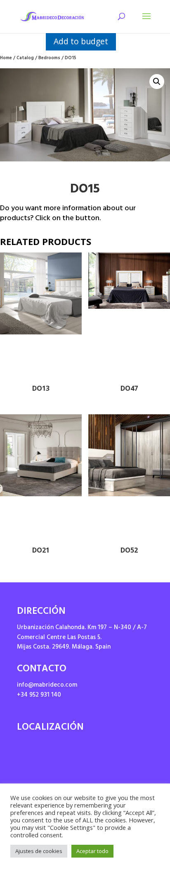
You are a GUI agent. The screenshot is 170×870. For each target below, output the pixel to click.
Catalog (25, 58)
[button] (156, 81)
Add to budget (81, 41)
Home (6, 58)
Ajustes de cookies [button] (38, 851)
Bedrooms (49, 58)
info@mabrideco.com (47, 686)
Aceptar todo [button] (92, 851)
